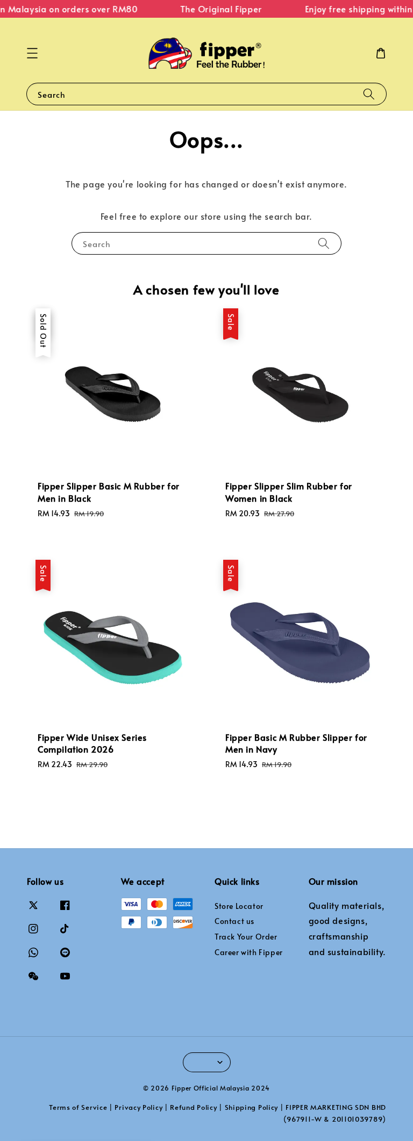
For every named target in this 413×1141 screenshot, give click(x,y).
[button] (32, 53)
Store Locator (239, 906)
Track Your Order (246, 936)
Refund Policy (193, 1107)
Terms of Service (78, 1107)
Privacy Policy (138, 1107)
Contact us (234, 921)
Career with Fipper (249, 952)
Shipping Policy (252, 1107)
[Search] (369, 93)
